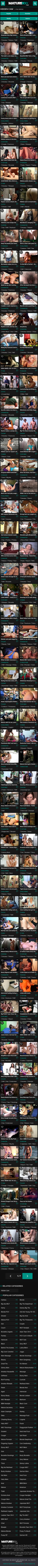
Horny (9, 1308)
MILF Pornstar (28, 1523)
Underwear (13, 1081)
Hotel (33, 665)
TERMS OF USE (7, 1563)
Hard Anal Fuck (28, 1431)
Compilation (5, 915)
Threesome (28, 519)
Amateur (4, 40)
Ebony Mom (28, 1375)
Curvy (4, 1102)
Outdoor (23, 248)
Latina (23, 1060)
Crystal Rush (6, 394)
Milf (16, 40)
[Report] (17, 38)
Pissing (14, 540)
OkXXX (23, 912)
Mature (11, 40)
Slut (9, 1324)
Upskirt (11, 727)
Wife (22, 394)
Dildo (9, 1415)
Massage (8, 665)
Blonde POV (9, 1312)
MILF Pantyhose (28, 1507)
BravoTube (24, 766)
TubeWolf (5, 1058)
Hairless (9, 1300)
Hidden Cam (5, 1290)
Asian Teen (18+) (28, 1332)
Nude (23, 165)
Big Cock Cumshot (9, 1352)
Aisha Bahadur (6, 748)
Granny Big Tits (28, 1308)
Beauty (4, 644)
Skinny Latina (28, 1463)
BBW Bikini (28, 1483)
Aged (9, 1391)
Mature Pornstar (9, 1439)
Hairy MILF (9, 1423)
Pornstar (27, 665)
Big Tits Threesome (28, 1320)
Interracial (28, 269)
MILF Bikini (28, 1447)
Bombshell (24, 415)
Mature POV (9, 1320)
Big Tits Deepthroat (28, 1304)
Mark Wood (5, 331)
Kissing (28, 1411)
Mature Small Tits (28, 1499)
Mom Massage (9, 1355)
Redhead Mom (28, 1383)
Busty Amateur (9, 1471)
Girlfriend (9, 1375)
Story (33, 623)
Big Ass (9, 477)
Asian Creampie (9, 1411)
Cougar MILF (28, 1467)
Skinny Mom (9, 1367)
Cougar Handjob (28, 1495)
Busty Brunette (28, 1455)
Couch (9, 1328)
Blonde (30, 61)
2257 (26, 1563)
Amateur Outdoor (26, 331)
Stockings (14, 1102)
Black (9, 1344)
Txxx (22, 79)
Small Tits (28, 123)
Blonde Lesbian (28, 1395)
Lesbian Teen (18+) (9, 1515)
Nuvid (23, 183)
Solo (9, 456)
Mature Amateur (9, 1503)
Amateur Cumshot (9, 1507)
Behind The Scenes (9, 1348)
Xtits (3, 204)
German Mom (28, 1471)
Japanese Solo (28, 1511)
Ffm (34, 519)
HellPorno (5, 121)
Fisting (10, 561)
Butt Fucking (9, 1379)
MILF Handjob (28, 1328)
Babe (22, 144)
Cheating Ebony (9, 1419)
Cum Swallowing (28, 1443)
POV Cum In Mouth (28, 1336)
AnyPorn (5, 142)
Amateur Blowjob (9, 1383)
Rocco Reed (24, 540)
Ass (3, 102)
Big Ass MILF (9, 1304)
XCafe (4, 100)
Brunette (11, 82)
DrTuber (23, 58)
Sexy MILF (28, 1344)
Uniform (4, 706)
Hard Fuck (28, 1475)
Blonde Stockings (28, 1355)
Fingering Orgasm (9, 1443)
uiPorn (4, 225)
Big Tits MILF (28, 1515)
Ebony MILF (9, 1447)
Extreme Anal (9, 1495)
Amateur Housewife (9, 1371)
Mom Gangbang (28, 1359)
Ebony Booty (9, 1395)
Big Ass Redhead (9, 1467)
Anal (12, 331)
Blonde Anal (28, 1387)
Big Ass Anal (28, 1316)
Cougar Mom (9, 1499)
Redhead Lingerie (9, 1511)
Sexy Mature (28, 1459)
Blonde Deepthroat (28, 1439)
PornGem (24, 162)
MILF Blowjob (9, 1399)
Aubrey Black (6, 852)
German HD (28, 1535)
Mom (11, 873)
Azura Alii (24, 685)
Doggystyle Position (28, 1427)
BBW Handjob (9, 1403)
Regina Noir (5, 831)
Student (9, 1431)
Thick (9, 1463)
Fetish (4, 790)
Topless (34, 165)
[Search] (35, 3)
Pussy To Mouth (28, 1531)
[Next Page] (27, 1276)
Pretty (28, 1451)
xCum (3, 433)
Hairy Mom (9, 1479)
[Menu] (3, 3)
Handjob (29, 82)
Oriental (9, 1459)
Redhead (12, 227)
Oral (15, 561)
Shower (4, 206)
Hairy (29, 477)
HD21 (22, 350)
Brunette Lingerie (9, 1332)
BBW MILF (9, 1519)
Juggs (28, 1352)
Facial (28, 1423)
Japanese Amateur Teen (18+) (28, 1491)
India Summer (25, 706)
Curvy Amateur (28, 1519)
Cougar (23, 82)
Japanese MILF (28, 1503)
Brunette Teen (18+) (28, 1527)
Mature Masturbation (28, 1367)
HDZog (4, 850)
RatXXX (23, 37)
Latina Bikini (28, 1348)
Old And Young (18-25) (28, 1312)
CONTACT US (31, 1563)
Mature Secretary (9, 1407)
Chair (9, 1523)
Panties (8, 540)
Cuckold (28, 1379)
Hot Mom (9, 1475)
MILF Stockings (9, 1427)
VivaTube (24, 954)
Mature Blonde (9, 1531)
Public (8, 1206)
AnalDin (23, 371)
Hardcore (31, 40)
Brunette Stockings (9, 1455)
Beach (28, 165)
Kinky (15, 665)
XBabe (23, 204)
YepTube (4, 162)
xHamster (5, 37)
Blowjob (8, 102)
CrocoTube (24, 662)
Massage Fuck (28, 1415)
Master (28, 1407)
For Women (28, 1363)
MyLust (23, 391)
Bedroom (28, 1399)
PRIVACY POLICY (15, 1563)
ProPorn (4, 79)
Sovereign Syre (25, 790)
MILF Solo (28, 1340)
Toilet (9, 1491)
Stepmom (28, 1479)
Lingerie (23, 373)
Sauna (34, 977)
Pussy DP (9, 1535)
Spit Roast (28, 1435)
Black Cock (28, 1403)
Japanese (31, 1040)
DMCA (22, 1563)
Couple (4, 144)
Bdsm (30, 831)
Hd (10, 352)
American (28, 1487)
